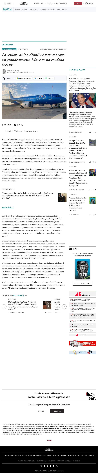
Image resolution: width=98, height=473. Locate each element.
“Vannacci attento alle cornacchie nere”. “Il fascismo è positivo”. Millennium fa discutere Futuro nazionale (77, 204)
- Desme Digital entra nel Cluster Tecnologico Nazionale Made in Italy (80, 300)
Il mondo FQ (63, 3)
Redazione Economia (16, 312)
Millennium (43, 3)
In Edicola (36, 3)
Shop (57, 3)
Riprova (49, 440)
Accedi (41, 411)
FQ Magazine (51, 3)
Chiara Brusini (60, 312)
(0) (50, 312)
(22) (95, 189)
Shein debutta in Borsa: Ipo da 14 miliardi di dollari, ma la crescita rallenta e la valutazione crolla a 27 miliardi (23, 305)
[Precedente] (4, 306)
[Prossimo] (64, 306)
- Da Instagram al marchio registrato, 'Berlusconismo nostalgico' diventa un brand (81, 330)
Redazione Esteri (75, 132)
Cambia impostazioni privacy (42, 455)
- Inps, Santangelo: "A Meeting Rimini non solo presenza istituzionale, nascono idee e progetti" (82, 310)
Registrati (57, 411)
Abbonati (78, 3)
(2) (95, 162)
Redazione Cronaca (76, 189)
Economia (7, 44)
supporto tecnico (29, 434)
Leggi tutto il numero (82, 283)
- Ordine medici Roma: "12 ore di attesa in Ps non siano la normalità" (82, 304)
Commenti (7, 125)
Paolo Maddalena (13, 70)
